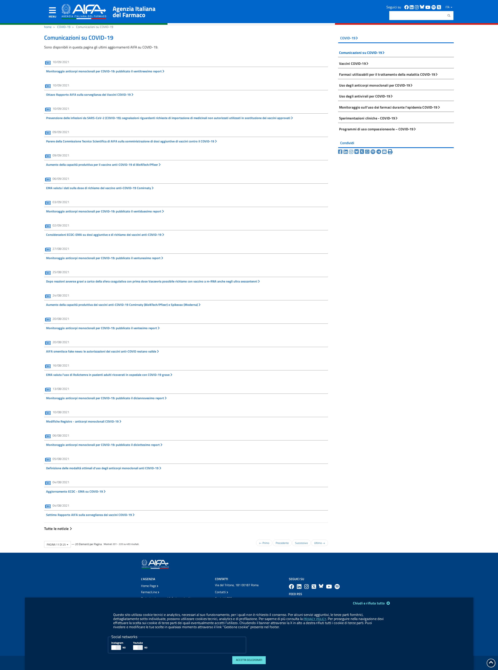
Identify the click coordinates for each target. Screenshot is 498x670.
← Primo (264, 543)
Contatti (221, 592)
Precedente (282, 543)
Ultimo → (319, 543)
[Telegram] (379, 151)
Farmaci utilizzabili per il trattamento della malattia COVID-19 (387, 74)
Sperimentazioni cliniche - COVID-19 (367, 118)
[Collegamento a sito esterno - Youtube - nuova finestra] (428, 7)
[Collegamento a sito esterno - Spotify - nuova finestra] (434, 7)
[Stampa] (390, 151)
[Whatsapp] (368, 151)
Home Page (149, 585)
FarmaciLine (149, 592)
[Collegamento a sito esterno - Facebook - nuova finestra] (407, 7)
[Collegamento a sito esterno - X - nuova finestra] (439, 7)
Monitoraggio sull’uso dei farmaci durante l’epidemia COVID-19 (388, 107)
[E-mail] (385, 151)
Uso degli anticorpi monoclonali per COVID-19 (374, 85)
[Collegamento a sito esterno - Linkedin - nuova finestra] (412, 7)
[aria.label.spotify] (337, 586)
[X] (362, 151)
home (48, 27)
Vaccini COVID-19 (352, 63)
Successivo (301, 543)
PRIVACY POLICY (314, 619)
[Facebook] (341, 151)
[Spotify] (373, 151)
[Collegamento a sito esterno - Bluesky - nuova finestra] (422, 7)
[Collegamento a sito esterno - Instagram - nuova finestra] (417, 7)
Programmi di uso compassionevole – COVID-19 (376, 129)
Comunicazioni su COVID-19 (360, 52)
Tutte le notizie (56, 528)
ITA (447, 7)
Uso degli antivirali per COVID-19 (364, 96)
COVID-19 (63, 27)
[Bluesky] (357, 151)
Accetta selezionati (249, 660)
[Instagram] (351, 151)
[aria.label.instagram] (307, 586)
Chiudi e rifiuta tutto (369, 603)
